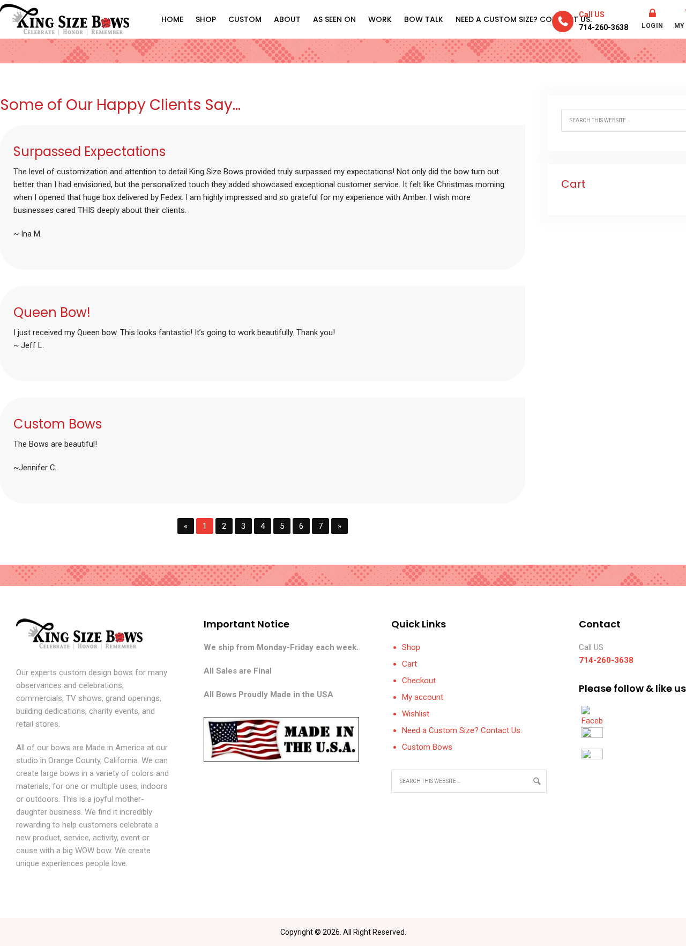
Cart (409, 664)
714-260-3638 (603, 27)
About (287, 19)
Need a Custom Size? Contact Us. (524, 19)
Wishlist (415, 714)
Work (380, 19)
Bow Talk (423, 19)
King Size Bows (64, 19)
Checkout (419, 680)
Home (172, 19)
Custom (245, 19)
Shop (206, 19)
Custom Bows (427, 747)
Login (652, 25)
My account (422, 697)
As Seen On (334, 19)
